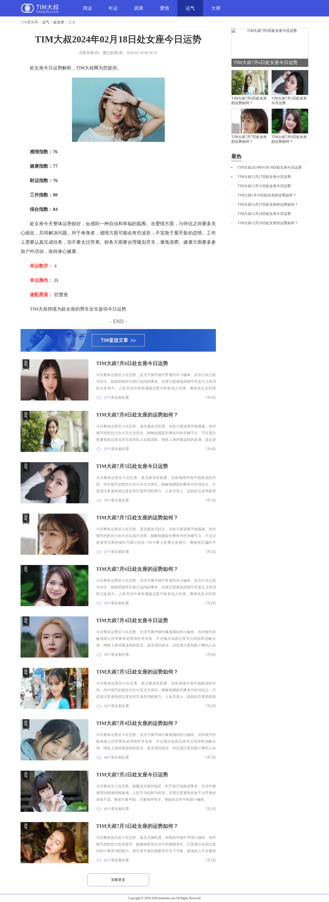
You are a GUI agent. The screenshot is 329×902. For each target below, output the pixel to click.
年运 (113, 8)
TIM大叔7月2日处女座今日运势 (132, 774)
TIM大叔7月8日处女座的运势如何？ (137, 414)
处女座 (58, 22)
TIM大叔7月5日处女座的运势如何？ (137, 672)
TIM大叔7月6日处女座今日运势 (132, 363)
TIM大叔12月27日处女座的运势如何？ (267, 204)
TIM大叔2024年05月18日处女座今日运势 (269, 167)
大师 (216, 8)
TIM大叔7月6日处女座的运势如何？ (137, 569)
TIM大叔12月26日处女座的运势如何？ (267, 223)
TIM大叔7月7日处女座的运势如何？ (137, 517)
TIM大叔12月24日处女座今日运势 (264, 214)
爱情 (164, 8)
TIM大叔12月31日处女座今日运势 (264, 186)
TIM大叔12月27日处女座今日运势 (264, 177)
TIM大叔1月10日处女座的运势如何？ (266, 195)
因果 (138, 8)
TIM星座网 (40, 8)
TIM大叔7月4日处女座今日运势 (132, 620)
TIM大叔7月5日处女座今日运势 (132, 466)
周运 (87, 8)
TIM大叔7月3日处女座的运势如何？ (137, 826)
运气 (190, 8)
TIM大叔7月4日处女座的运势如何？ (137, 723)
